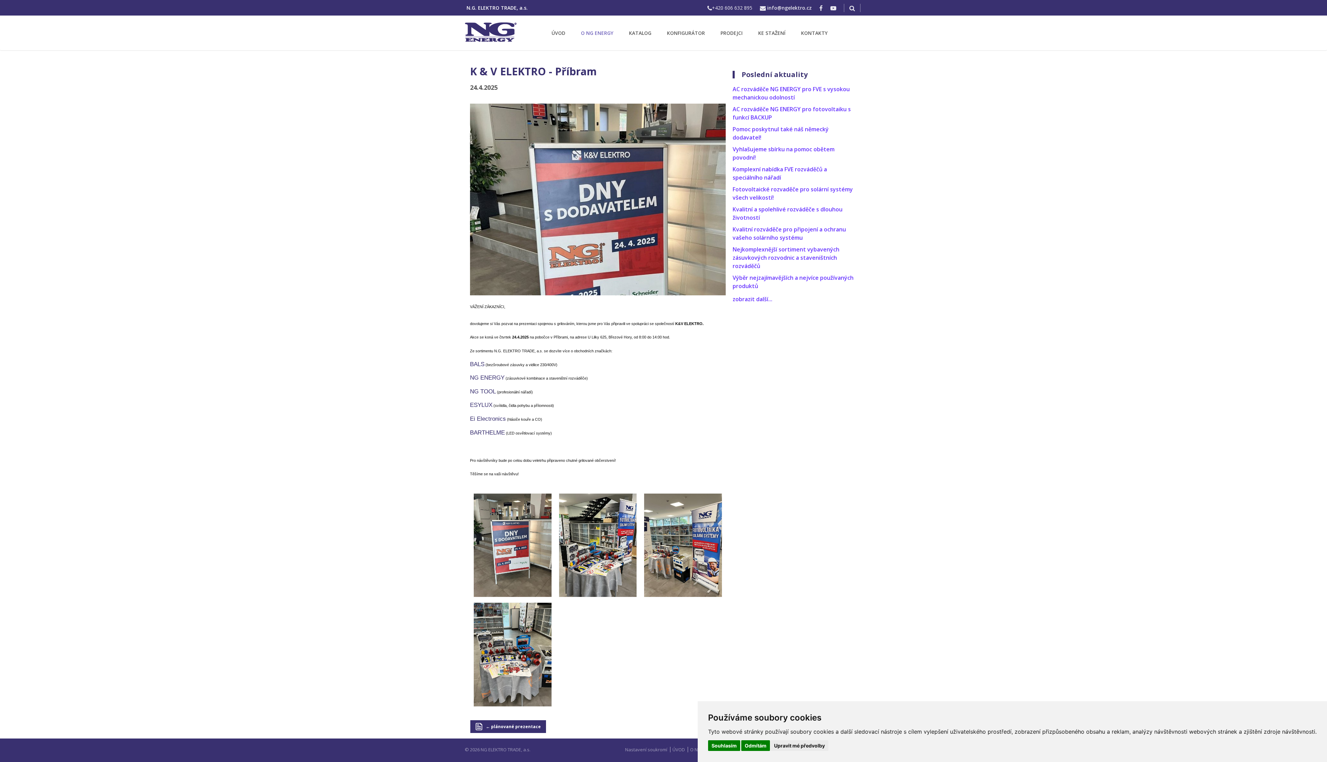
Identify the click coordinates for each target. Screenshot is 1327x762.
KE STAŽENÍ (771, 33)
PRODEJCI (732, 33)
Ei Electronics (488, 419)
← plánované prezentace (513, 727)
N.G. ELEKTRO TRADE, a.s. (497, 7)
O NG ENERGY (597, 33)
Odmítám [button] (755, 746)
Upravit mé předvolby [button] (799, 746)
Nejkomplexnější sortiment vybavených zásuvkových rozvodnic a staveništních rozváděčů (786, 258)
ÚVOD (558, 33)
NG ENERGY (487, 377)
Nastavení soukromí (646, 749)
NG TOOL (483, 391)
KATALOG (640, 33)
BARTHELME (487, 432)
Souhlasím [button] (724, 746)
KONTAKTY (814, 33)
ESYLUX (481, 405)
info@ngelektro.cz (789, 7)
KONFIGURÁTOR (686, 33)
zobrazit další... (752, 299)
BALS (477, 364)
